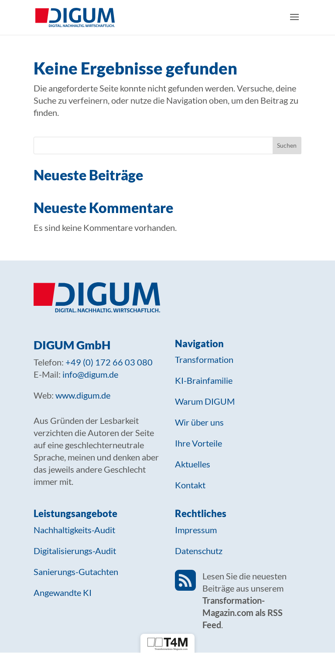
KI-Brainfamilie (203, 380)
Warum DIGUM (205, 401)
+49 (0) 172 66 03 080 (109, 362)
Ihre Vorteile (198, 443)
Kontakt (190, 485)
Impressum (196, 529)
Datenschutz (198, 550)
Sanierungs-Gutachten (76, 571)
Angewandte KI (63, 592)
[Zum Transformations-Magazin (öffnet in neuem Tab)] (167, 643)
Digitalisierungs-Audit (75, 550)
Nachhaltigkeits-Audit (74, 529)
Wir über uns (199, 422)
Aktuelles (192, 464)
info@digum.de (90, 374)
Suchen (287, 145)
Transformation (204, 359)
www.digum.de (82, 395)
